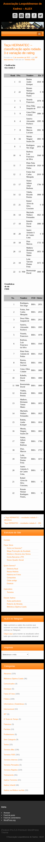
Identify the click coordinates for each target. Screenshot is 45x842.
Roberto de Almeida (14, 604)
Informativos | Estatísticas (14, 704)
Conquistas (11, 578)
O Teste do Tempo (11, 719)
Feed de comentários (12, 818)
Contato (7, 540)
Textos (6, 744)
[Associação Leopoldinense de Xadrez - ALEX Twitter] (40, 15)
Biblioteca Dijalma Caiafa (16, 607)
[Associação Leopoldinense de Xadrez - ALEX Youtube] (27, 15)
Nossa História (12, 572)
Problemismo (9, 734)
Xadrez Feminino (10, 780)
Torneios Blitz (9, 750)
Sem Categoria (10, 739)
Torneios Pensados (11, 765)
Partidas (7, 729)
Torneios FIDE (29, 60)
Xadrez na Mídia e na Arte (14, 790)
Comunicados (9, 684)
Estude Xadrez (9, 598)
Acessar (7, 813)
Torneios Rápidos (11, 770)
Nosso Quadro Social (15, 560)
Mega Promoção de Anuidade (18, 551)
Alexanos (7, 674)
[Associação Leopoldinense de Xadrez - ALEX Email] (21, 15)
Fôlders (7, 699)
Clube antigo (12, 580)
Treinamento (9, 775)
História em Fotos (14, 575)
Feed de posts (9, 815)
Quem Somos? (10, 566)
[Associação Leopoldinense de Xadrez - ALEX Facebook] (34, 15)
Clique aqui (8, 634)
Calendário (8, 589)
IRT (5, 714)
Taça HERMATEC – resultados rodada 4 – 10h (22, 523)
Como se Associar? (14, 548)
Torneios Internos (11, 760)
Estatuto (10, 583)
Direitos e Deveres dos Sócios (19, 554)
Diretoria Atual (12, 569)
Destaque (7, 689)
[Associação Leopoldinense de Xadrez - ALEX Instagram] (15, 15)
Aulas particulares (14, 601)
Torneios (10, 592)
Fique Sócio (8, 545)
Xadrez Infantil (9, 785)
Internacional (9, 709)
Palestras (7, 724)
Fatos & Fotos (9, 694)
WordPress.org (10, 820)
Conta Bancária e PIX (15, 557)
